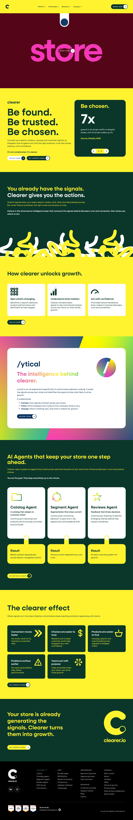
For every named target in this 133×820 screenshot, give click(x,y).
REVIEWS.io (62, 776)
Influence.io (62, 782)
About (106, 776)
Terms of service (111, 785)
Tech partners (86, 779)
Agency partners (88, 776)
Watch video (65, 51)
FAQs (106, 782)
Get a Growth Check (37, 158)
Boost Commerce (65, 779)
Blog (82, 793)
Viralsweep (62, 788)
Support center (87, 791)
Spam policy (109, 794)
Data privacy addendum (114, 791)
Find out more (14, 158)
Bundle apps (63, 773)
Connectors (41, 788)
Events (83, 796)
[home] (7, 7)
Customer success (88, 788)
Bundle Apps (117, 6)
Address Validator (65, 785)
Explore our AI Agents (18, 576)
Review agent (42, 782)
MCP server (41, 785)
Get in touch (109, 773)
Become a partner (88, 773)
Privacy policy (110, 788)
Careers (107, 779)
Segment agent (43, 779)
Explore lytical (25, 416)
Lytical (39, 773)
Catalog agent (43, 776)
